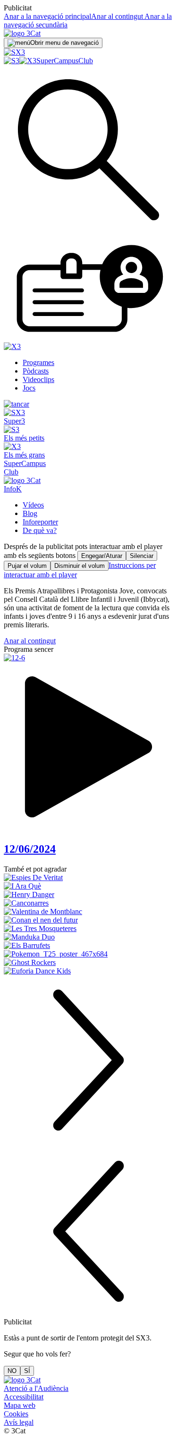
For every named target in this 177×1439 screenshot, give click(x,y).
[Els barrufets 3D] (88, 945)
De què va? (40, 530)
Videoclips (38, 379)
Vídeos (33, 505)
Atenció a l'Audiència (36, 1388)
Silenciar (141, 555)
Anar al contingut (117, 16)
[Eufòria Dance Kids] (88, 971)
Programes (38, 362)
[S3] (11, 61)
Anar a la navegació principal (47, 16)
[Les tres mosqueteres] (88, 928)
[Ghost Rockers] (88, 962)
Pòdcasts (36, 371)
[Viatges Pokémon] (88, 954)
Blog (30, 513)
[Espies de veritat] (88, 877)
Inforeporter (40, 522)
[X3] (27, 61)
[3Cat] (22, 33)
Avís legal (19, 1422)
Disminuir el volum (79, 565)
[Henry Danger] (88, 894)
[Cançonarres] (88, 903)
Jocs (29, 388)
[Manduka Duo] (88, 937)
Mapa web (19, 1405)
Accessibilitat (23, 1397)
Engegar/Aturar (101, 555)
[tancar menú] (16, 404)
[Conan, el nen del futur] (88, 920)
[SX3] (14, 52)
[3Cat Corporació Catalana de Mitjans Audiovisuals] (22, 1380)
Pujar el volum (27, 565)
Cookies (16, 1414)
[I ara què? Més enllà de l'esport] (88, 886)
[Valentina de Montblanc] (88, 911)
